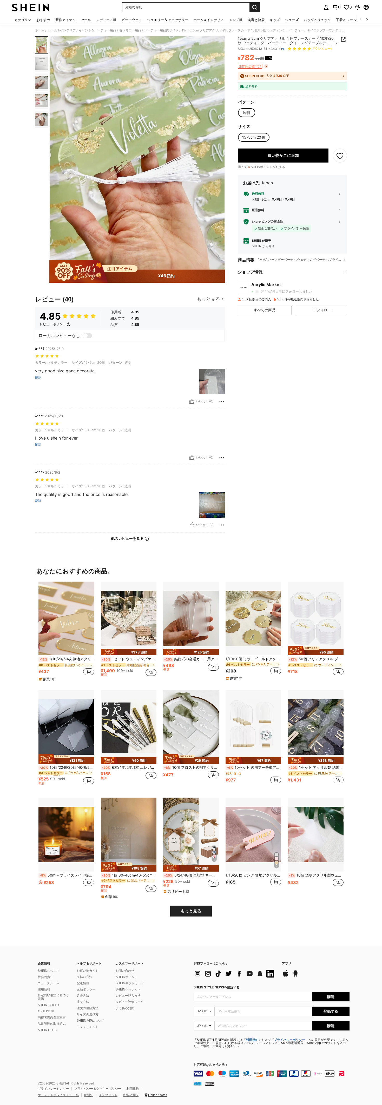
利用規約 (252, 1040)
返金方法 (83, 996)
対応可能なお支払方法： (211, 1065)
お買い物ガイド (87, 971)
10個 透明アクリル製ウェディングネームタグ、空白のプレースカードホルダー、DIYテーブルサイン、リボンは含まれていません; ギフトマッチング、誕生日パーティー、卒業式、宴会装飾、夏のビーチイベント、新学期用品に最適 (316, 875)
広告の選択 (131, 1095)
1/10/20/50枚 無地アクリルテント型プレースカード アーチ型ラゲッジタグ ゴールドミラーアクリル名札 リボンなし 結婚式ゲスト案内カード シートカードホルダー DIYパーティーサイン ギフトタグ (66, 659)
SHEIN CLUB (47, 1030)
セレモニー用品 (130, 30)
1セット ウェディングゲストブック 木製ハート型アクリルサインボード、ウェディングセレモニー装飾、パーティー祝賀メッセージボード (129, 659)
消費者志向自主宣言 (52, 1017)
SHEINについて (49, 971)
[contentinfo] (272, 1073)
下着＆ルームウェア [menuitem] (351, 20)
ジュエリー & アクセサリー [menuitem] (167, 20)
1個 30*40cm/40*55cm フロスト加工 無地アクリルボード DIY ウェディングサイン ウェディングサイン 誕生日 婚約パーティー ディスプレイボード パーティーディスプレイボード (129, 875)
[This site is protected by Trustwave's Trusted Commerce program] (197, 1084)
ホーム (39, 30)
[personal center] (326, 7)
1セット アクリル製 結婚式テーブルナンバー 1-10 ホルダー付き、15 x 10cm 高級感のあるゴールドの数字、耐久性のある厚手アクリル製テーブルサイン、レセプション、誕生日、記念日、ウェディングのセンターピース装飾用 (316, 767)
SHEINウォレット (128, 989)
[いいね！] (192, 401)
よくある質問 (125, 1008)
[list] (235, 974)
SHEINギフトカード (130, 983)
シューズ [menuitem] (292, 20)
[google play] (295, 976)
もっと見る (191, 911)
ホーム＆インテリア (62, 30)
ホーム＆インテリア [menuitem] (208, 20)
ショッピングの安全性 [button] (267, 221)
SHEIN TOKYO (48, 1005)
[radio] (246, 113)
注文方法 (83, 1002)
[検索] (254, 7)
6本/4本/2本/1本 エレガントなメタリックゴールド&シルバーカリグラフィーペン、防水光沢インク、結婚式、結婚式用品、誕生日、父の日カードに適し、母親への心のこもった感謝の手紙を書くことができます (129, 767)
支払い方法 (84, 977)
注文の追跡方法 (87, 1008)
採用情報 (44, 989)
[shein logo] (30, 7)
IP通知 (88, 1095)
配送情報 (83, 983)
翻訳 (38, 377)
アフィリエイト (87, 1027)
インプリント (108, 1095)
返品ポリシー (86, 989)
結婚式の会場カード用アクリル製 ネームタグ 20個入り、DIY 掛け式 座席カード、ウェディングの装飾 (191, 659)
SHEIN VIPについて (90, 1020)
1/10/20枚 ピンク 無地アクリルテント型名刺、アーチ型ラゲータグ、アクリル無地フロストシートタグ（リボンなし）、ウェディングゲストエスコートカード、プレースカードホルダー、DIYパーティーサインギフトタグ (253, 875)
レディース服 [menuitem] (106, 20)
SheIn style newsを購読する (217, 987)
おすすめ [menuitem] (43, 20)
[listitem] (66, 632)
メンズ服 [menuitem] (235, 20)
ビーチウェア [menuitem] (132, 20)
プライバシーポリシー (289, 1040)
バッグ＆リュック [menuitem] (317, 20)
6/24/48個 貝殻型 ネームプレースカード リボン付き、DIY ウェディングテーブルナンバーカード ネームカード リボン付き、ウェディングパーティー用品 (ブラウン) (191, 875)
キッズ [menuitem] (275, 20)
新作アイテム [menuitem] (65, 20)
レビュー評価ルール (130, 1002)
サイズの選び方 (87, 1014)
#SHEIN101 (46, 1011)
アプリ (286, 963)
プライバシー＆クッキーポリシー (97, 1088)
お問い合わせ (125, 971)
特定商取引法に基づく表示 (53, 997)
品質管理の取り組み (52, 1024)
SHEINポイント (127, 977)
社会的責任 (45, 977)
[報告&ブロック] (222, 401)
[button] (357, 7)
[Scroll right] (367, 20)
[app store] (285, 976)
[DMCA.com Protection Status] (209, 1084)
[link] (336, 7)
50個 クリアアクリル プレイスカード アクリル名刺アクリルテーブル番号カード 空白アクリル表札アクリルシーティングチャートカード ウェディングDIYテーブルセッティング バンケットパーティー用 (316, 659)
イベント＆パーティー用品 (97, 30)
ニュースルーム (49, 983)
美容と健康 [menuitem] (256, 20)
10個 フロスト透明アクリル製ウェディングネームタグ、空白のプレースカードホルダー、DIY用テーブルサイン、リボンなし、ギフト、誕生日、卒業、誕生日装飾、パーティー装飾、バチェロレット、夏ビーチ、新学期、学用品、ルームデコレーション (191, 767)
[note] (47, 679)
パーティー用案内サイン (161, 30)
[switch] (87, 335)
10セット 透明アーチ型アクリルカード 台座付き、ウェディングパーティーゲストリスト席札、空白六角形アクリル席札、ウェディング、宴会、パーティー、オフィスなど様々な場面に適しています (254, 767)
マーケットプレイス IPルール (58, 1095)
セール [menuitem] (86, 20)
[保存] (340, 156)
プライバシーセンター (53, 1088)
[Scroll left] (361, 20)
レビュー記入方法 (128, 996)
